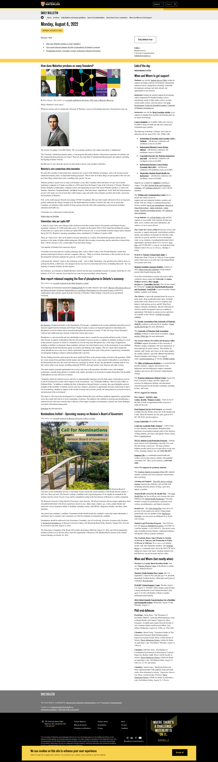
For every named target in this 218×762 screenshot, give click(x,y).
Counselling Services (152, 284)
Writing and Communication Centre (152, 195)
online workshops (156, 208)
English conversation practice (150, 210)
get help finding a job (157, 217)
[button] (158, 4)
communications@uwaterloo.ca (62, 707)
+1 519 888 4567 (50, 726)
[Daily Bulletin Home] (42, 17)
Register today (148, 580)
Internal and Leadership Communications (81, 702)
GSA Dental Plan (155, 508)
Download (44, 408)
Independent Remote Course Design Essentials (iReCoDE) (154, 165)
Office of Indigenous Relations (149, 363)
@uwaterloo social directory (134, 741)
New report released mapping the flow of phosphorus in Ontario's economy (73, 47)
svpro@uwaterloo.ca (146, 358)
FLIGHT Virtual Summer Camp (147, 585)
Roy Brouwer (45, 325)
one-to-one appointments (155, 205)
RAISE (143, 399)
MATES (149, 397)
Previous (44, 37)
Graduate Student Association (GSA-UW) (153, 472)
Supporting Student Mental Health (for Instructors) (155, 174)
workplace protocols (152, 188)
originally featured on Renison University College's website (74, 418)
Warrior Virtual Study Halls (154, 254)
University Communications (112, 702)
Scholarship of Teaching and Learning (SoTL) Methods (157, 139)
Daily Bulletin (48, 693)
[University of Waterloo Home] (50, 4)
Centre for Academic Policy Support (148, 425)
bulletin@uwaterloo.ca (142, 55)
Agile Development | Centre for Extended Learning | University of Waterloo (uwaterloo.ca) (154, 105)
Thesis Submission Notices (150, 640)
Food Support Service (143, 409)
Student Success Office (159, 80)
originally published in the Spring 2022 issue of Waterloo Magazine (89, 100)
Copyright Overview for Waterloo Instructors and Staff (157, 157)
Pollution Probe (77, 287)
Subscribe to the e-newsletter (68, 709)
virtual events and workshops (148, 269)
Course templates (141, 122)
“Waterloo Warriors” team (146, 566)
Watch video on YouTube (50, 216)
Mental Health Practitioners (155, 499)
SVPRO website (169, 358)
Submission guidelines (49, 709)
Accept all (180, 752)
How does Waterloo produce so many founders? (63, 43)
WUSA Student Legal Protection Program (150, 440)
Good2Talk (151, 289)
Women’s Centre (153, 399)
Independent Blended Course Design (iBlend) (154, 148)
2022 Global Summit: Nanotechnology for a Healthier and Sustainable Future (154, 601)
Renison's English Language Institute (148, 267)
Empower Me (139, 455)
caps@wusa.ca (145, 436)
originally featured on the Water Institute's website (71, 283)
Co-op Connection (141, 421)
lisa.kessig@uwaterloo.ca (52, 523)
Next (50, 37)
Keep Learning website (161, 112)
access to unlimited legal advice (152, 525)
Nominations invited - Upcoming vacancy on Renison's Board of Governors (73, 50)
